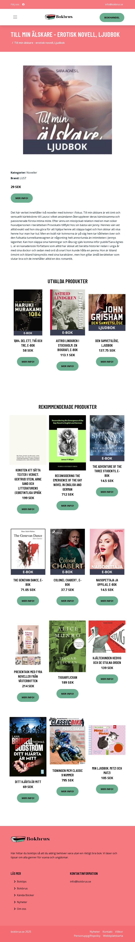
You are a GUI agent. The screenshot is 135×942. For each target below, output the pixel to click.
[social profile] (23, 4)
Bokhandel (112, 17)
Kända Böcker (25, 895)
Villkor (119, 931)
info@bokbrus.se (114, 4)
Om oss (21, 909)
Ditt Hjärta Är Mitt (28, 782)
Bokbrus (22, 888)
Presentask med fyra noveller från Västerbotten (28, 676)
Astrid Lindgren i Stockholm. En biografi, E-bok (67, 345)
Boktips (22, 881)
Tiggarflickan (67, 677)
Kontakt (107, 931)
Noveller (32, 172)
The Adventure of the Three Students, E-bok (107, 470)
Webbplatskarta (113, 936)
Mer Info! (21, 198)
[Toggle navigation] (15, 17)
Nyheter (22, 902)
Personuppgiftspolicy (87, 936)
